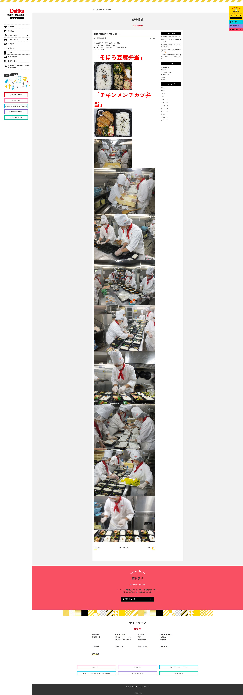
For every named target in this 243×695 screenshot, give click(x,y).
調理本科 (163, 77)
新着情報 (11, 27)
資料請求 (95, 654)
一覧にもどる (126, 548)
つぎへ (150, 548)
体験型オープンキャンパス (123, 637)
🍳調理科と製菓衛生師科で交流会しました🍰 (171, 51)
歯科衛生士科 (16, 100)
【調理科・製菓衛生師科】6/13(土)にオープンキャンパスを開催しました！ (171, 57)
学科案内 (141, 634)
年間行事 (163, 639)
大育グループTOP (15, 18)
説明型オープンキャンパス (123, 639)
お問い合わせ (12, 57)
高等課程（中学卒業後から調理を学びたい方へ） (18, 66)
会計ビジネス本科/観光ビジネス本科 (16, 106)
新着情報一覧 (96, 637)
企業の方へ (11, 48)
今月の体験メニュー (166, 72)
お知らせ (163, 70)
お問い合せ (129, 687)
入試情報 (11, 44)
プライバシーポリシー (142, 687)
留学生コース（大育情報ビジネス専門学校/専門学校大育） (96, 673)
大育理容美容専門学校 (16, 112)
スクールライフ (166, 634)
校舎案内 (163, 637)
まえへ (99, 548)
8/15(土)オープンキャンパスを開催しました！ (171, 41)
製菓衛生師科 (165, 75)
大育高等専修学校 (16, 117)
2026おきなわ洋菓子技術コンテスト (171, 37)
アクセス (11, 52)
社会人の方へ (12, 61)
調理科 (163, 79)
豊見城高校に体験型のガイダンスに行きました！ (171, 46)
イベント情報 (165, 67)
